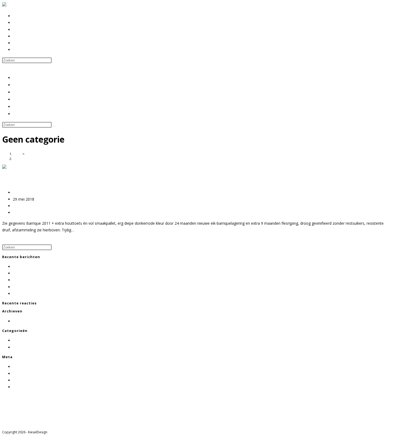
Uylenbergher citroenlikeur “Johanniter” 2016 (51, 293)
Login (17, 366)
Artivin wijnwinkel (28, 99)
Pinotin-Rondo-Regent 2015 (37, 273)
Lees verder (12, 240)
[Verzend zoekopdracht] (54, 126)
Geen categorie (25, 158)
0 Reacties (22, 212)
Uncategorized (25, 347)
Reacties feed (24, 380)
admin (18, 192)
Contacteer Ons (27, 106)
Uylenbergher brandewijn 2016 (39, 286)
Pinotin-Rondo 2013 (30, 279)
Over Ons (22, 84)
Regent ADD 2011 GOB (37, 180)
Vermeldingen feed (29, 373)
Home (18, 77)
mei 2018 (21, 321)
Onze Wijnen (24, 92)
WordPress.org (25, 386)
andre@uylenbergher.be (22, 416)
